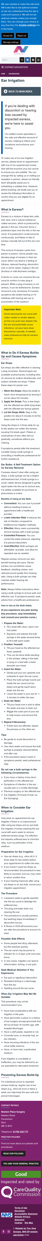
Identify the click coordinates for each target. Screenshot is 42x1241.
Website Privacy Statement (22, 1218)
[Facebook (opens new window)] (3, 1231)
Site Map (29, 1222)
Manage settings (11, 42)
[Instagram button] (38, 59)
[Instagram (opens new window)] (8, 1231)
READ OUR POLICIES (13, 1153)
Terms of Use (21, 1207)
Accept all (7, 35)
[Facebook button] (33, 59)
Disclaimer (20, 1210)
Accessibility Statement (26, 1213)
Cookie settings (27, 25)
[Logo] (21, 50)
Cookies (18, 1222)
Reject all (22, 35)
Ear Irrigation (14, 73)
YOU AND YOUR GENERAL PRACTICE (21, 1163)
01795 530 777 (20, 1131)
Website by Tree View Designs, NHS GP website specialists (25, 1231)
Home (3, 73)
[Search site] (22, 59)
